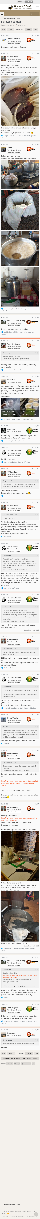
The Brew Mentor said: (10, 515)
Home (4, 1213)
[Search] (36, 14)
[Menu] (2, 14)
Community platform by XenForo (20, 1217)
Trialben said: (7, 555)
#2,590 (37, 502)
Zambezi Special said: (10, 353)
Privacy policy (26, 1211)
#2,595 (37, 714)
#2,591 (37, 543)
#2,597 (37, 804)
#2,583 (37, 144)
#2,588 (37, 447)
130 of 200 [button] (19, 29)
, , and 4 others (18, 441)
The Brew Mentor (9, 25)
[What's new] (32, 14)
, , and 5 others (19, 419)
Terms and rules (15, 1211)
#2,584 (37, 317)
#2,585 (37, 340)
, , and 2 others (20, 708)
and (14, 370)
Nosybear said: (7, 481)
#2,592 (37, 594)
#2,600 (37, 1030)
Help (34, 1211)
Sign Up (29, 2)
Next (28, 29)
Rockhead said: (7, 1040)
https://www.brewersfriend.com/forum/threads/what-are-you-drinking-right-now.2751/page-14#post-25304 (19, 783)
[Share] (32, 35)
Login (20, 2)
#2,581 (37, 35)
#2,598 (37, 957)
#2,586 (37, 376)
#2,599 (37, 1004)
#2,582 (37, 53)
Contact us (5, 1211)
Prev (10, 29)
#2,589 (37, 468)
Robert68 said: (7, 727)
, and (17, 462)
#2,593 (37, 636)
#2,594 (37, 674)
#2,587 (37, 426)
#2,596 (37, 750)
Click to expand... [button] (20, 986)
